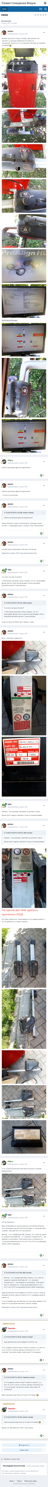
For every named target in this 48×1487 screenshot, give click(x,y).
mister (8, 21)
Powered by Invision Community (24, 1484)
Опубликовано (18, 34)
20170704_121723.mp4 (9, 320)
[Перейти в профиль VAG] (4, 571)
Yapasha (26, 1377)
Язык (12, 1481)
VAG (24, 603)
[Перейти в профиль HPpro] (4, 461)
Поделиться (24, 1445)
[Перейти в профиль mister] (4, 32)
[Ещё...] (44, 32)
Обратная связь (30, 1481)
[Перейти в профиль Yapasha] (4, 1330)
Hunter (14, 23)
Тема (19, 1481)
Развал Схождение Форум (18, 3)
